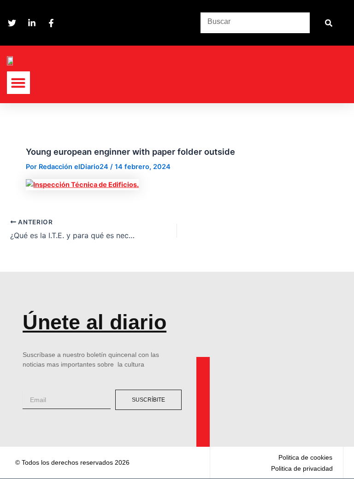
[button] (18, 82)
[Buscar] (328, 22)
